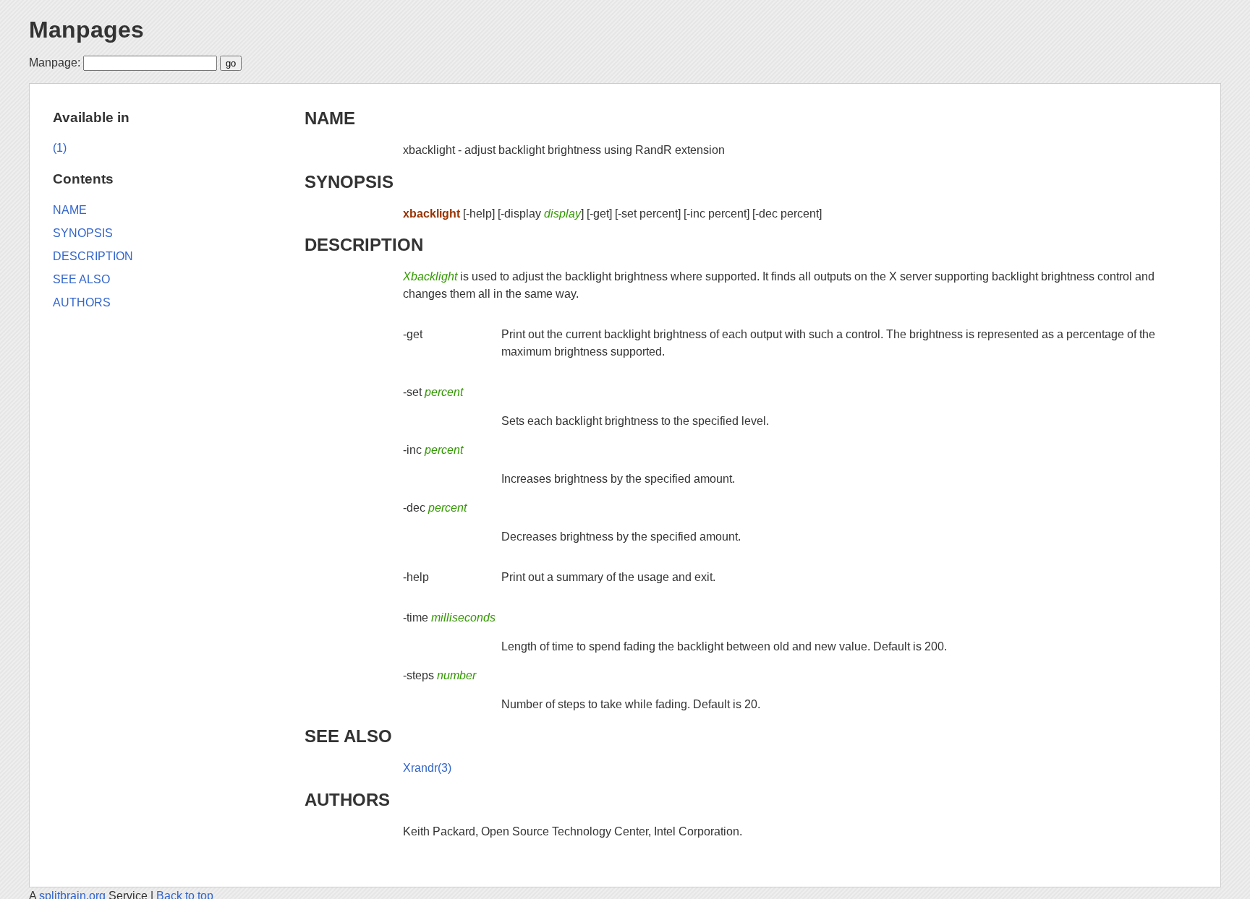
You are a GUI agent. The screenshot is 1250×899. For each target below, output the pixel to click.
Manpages (86, 30)
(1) (60, 148)
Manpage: (54, 62)
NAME (330, 118)
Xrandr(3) (427, 768)
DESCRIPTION (364, 244)
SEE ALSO (348, 736)
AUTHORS (347, 799)
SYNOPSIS (349, 182)
